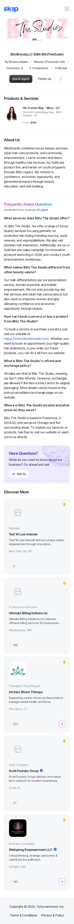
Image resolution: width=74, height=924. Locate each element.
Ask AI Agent (20, 78)
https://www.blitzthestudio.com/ (26, 339)
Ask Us (21, 474)
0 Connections (39, 68)
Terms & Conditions (23, 915)
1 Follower (61, 68)
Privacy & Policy (52, 915)
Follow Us (44, 78)
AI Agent (42, 209)
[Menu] (67, 8)
